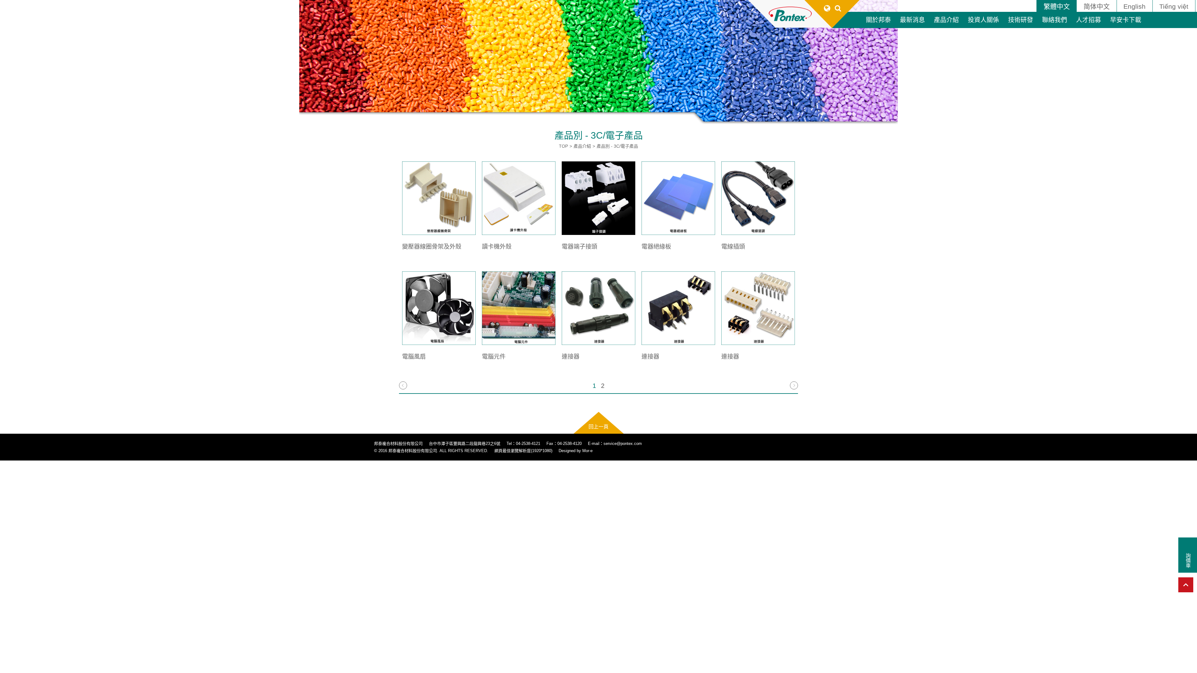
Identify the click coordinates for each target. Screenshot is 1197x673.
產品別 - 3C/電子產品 (617, 146)
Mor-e (587, 450)
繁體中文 (1057, 6)
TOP (563, 146)
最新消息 (912, 20)
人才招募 (1088, 20)
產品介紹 (946, 20)
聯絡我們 (1054, 20)
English (1134, 6)
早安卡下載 (1125, 20)
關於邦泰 (878, 20)
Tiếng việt (1173, 6)
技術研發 (1020, 20)
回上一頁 (598, 426)
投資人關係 (983, 20)
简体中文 (1097, 6)
